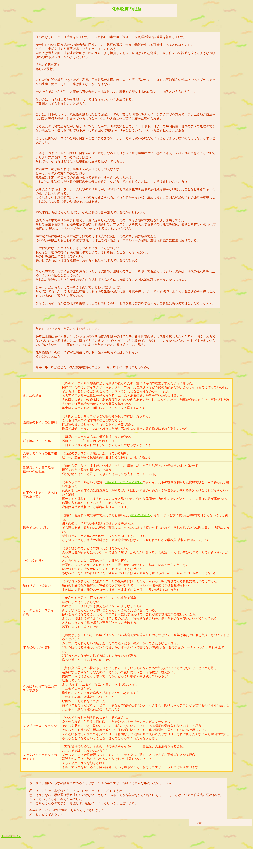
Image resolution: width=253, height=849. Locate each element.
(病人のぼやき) (140, 515)
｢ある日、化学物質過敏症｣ (124, 482)
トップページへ (11, 836)
